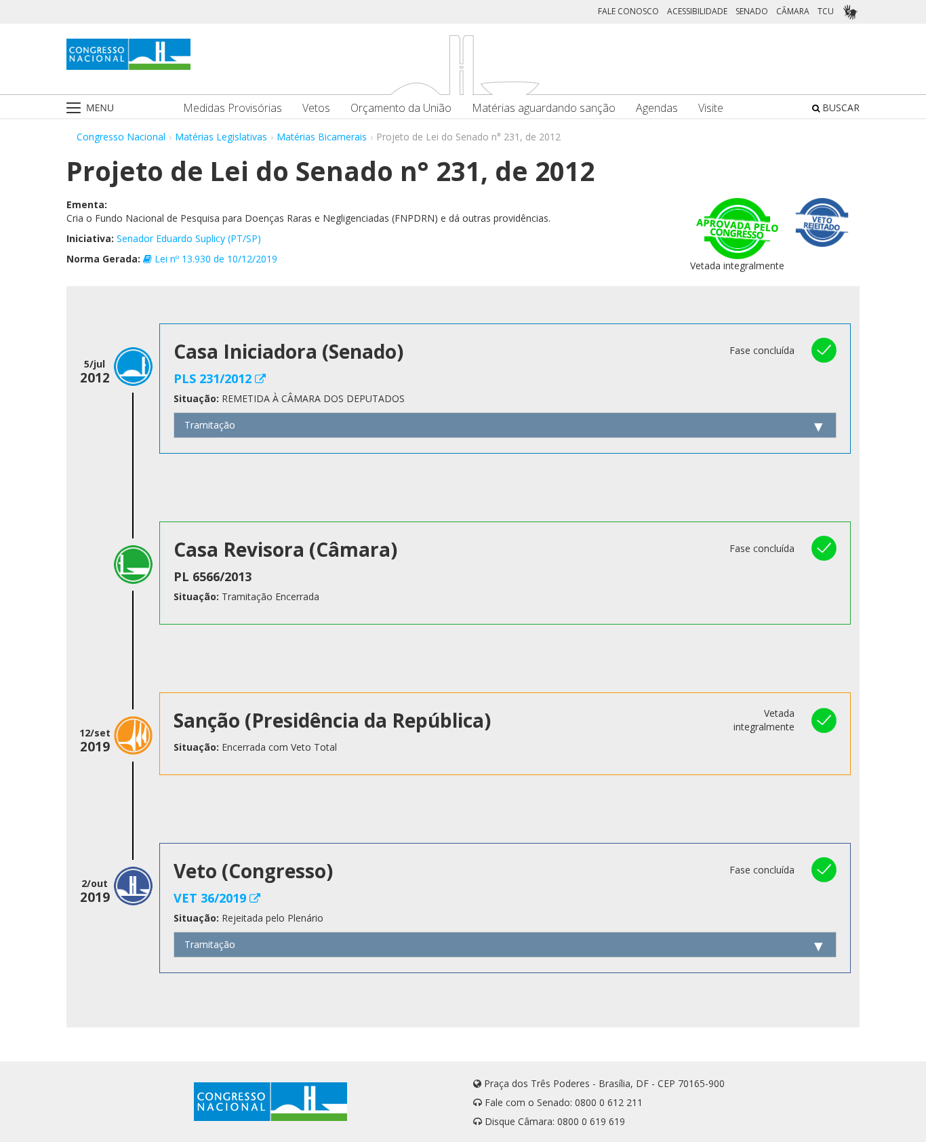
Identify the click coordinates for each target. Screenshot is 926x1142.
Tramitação (209, 424)
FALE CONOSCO (628, 11)
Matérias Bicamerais (322, 136)
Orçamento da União (400, 108)
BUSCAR (840, 107)
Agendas (657, 108)
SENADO (752, 11)
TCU (826, 11)
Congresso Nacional (121, 136)
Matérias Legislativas (221, 136)
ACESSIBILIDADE (697, 11)
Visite (710, 108)
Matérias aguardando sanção (544, 108)
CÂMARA (792, 11)
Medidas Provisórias (232, 108)
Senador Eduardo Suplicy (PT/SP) (189, 238)
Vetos (316, 108)
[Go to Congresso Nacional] (128, 54)
